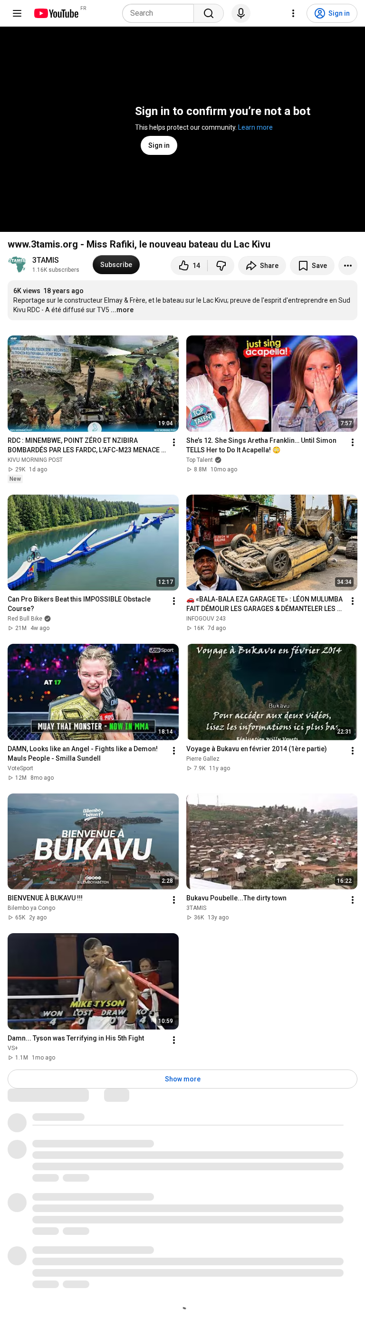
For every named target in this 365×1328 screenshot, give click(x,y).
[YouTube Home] (56, 13)
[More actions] (347, 265)
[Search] (208, 13)
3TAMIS (45, 260)
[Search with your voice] (240, 13)
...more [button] (122, 310)
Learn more (255, 127)
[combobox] (161, 13)
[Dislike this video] (221, 265)
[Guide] (17, 13)
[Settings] (293, 13)
